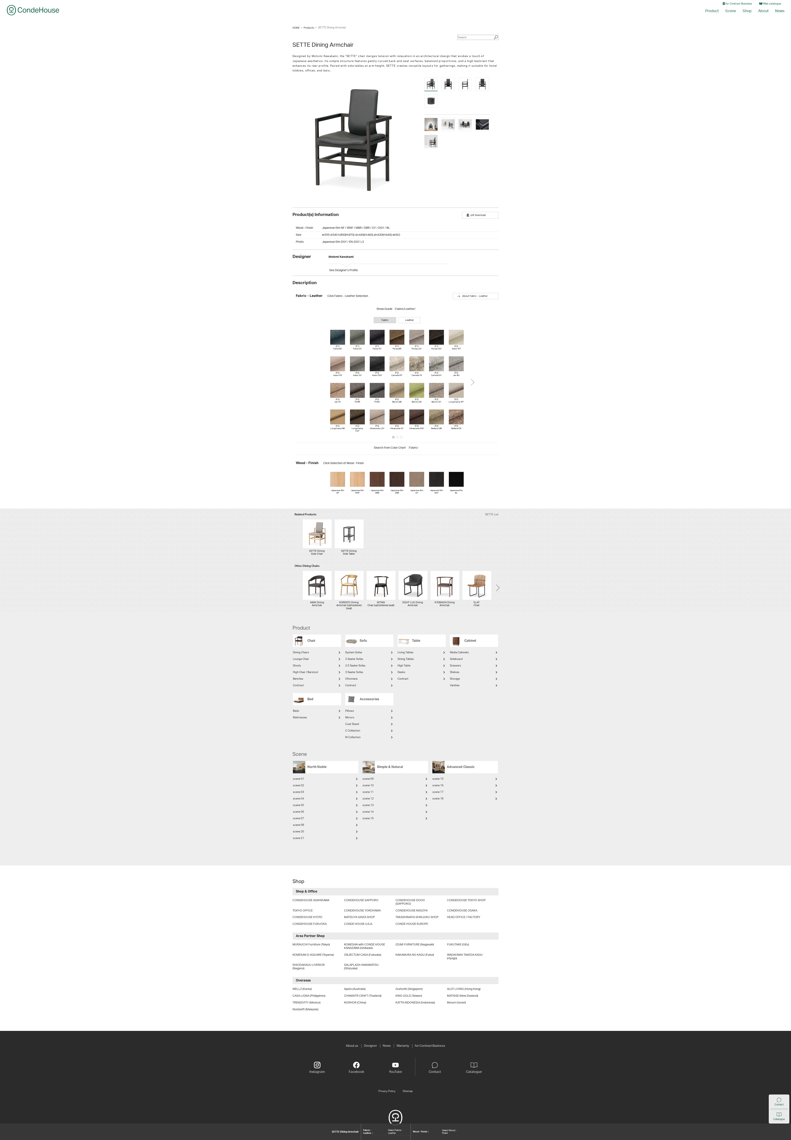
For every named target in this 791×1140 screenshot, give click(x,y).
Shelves (454, 672)
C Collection (352, 730)
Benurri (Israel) (456, 1002)
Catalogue (779, 1119)
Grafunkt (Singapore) (409, 989)
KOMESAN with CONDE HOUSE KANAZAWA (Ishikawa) (364, 946)
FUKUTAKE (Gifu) (458, 944)
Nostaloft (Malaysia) (305, 1009)
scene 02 (298, 785)
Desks (401, 672)
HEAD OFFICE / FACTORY (463, 917)
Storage (455, 679)
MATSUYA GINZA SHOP (359, 917)
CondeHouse (33, 10)
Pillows (349, 711)
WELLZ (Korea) (302, 989)
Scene (730, 11)
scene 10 (368, 785)
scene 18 (437, 798)
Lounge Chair (301, 659)
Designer (370, 1045)
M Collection (352, 737)
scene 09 (368, 779)
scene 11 (368, 792)
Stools (297, 665)
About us (352, 1045)
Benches (298, 679)
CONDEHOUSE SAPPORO (361, 900)
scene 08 (298, 825)
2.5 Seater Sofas (355, 665)
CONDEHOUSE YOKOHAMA (362, 910)
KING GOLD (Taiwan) (409, 995)
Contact (779, 1104)
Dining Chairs (301, 652)
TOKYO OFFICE (303, 910)
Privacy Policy (387, 1091)
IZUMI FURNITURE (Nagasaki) (415, 944)
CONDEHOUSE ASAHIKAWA (311, 900)
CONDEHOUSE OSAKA (462, 910)
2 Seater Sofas (354, 659)
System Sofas (353, 652)
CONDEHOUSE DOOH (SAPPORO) (410, 902)
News (779, 11)
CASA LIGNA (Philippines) (309, 995)
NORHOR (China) (355, 1002)
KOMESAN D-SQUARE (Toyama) (313, 954)
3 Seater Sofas (354, 672)
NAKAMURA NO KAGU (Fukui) (415, 954)
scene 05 (298, 805)
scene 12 (368, 798)
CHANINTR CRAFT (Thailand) (362, 995)
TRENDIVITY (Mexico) (307, 1002)
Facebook (356, 1071)
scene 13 (368, 805)
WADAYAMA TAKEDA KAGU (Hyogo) (465, 956)
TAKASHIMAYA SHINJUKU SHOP (417, 917)
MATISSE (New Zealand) (462, 995)
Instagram (317, 1071)
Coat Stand (352, 724)
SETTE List (491, 514)
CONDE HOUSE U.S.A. (358, 924)
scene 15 (437, 779)
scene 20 (298, 831)
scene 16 (437, 785)
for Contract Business (738, 3)
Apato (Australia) (355, 989)
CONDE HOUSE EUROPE (412, 924)
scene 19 (368, 818)
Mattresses (300, 717)
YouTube (395, 1071)
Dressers (455, 665)
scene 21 (298, 838)
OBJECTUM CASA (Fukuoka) (362, 954)
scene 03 (298, 792)
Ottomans (351, 679)
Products (309, 28)
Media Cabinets (459, 652)
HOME (296, 28)
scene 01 (298, 779)
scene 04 (298, 798)
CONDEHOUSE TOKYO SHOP (466, 900)
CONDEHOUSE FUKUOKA (310, 924)
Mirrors (349, 717)
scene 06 (298, 812)
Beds (296, 711)
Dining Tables (406, 659)
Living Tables (405, 652)
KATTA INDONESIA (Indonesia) (415, 1002)
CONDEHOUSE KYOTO (307, 917)
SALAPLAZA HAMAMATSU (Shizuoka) (361, 967)
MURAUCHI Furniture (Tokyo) (311, 944)
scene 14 (368, 812)
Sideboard (456, 659)
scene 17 (437, 792)
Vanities (455, 685)
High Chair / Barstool (305, 672)
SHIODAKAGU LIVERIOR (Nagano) (309, 967)
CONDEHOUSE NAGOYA (412, 910)
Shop (747, 11)
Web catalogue (771, 3)
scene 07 (298, 818)
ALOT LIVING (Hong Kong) (464, 989)
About (763, 11)
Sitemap (408, 1091)
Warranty (403, 1045)
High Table (404, 665)
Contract (298, 685)
